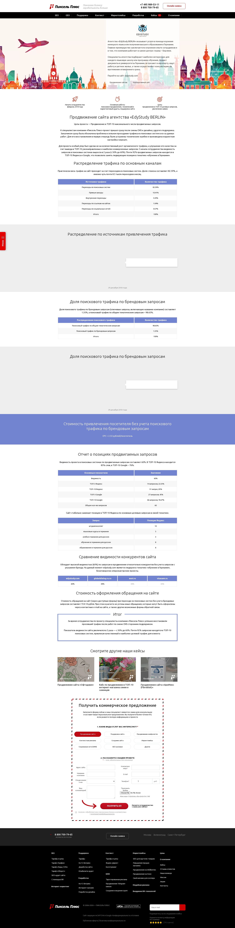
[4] (158, 922)
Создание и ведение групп (117, 891)
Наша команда (166, 873)
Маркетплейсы (139, 853)
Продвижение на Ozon (142, 874)
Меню (2, 243)
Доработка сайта (85, 867)
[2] (153, 922)
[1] (151, 922)
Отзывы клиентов (167, 869)
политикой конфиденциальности (102, 814)
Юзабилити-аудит (86, 871)
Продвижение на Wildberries (144, 870)
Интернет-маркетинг (60, 886)
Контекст (110, 853)
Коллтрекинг (111, 867)
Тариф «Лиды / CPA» (60, 867)
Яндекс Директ (112, 863)
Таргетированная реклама (116, 879)
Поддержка (83, 853)
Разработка (83, 878)
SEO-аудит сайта (58, 875)
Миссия (163, 877)
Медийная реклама (141, 885)
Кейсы (162, 865)
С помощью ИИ (58, 879)
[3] (156, 922)
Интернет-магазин (86, 888)
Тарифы (82, 859)
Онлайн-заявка (174, 6)
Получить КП (114, 806)
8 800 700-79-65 (150, 7)
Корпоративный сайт (141, 82)
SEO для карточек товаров (144, 859)
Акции (162, 882)
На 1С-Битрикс (84, 863)
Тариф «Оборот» (58, 871)
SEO (53, 853)
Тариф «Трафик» (58, 863)
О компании (165, 859)
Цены (162, 853)
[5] (160, 922)
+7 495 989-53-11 (149, 4)
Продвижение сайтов (118, 82)
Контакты (164, 886)
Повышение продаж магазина (141, 864)
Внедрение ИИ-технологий (144, 891)
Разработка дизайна (87, 892)
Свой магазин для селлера (144, 878)
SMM (108, 874)
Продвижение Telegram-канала (116, 885)
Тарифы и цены (58, 859)
